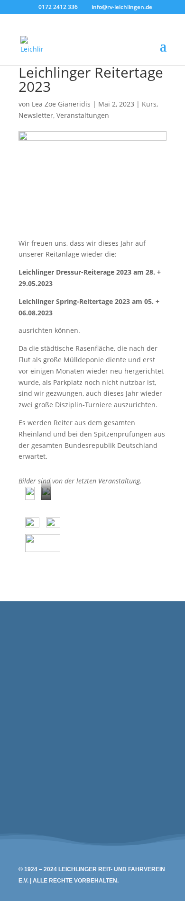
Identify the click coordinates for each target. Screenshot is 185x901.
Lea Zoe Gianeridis (61, 103)
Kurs (149, 103)
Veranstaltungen (82, 115)
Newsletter (35, 115)
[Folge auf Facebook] (154, 741)
